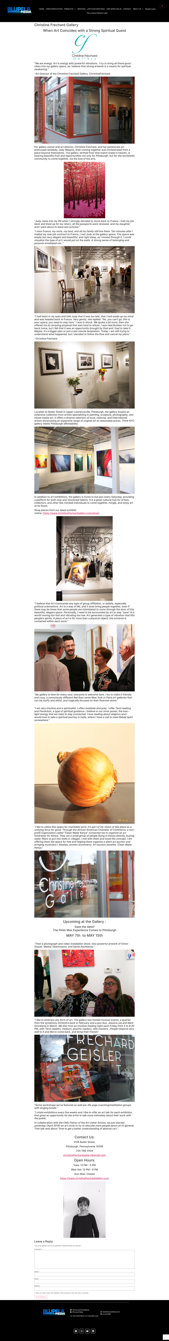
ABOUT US (137, 9)
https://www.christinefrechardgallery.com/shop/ (71, 513)
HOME (41, 9)
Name (36, 1271)
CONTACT (127, 9)
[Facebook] (76, 1331)
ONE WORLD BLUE (114, 9)
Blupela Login (150, 9)
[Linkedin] (93, 1331)
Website (37, 1286)
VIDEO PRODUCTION (54, 9)
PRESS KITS (68, 9)
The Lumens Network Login (97, 13)
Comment (38, 1249)
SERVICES (81, 9)
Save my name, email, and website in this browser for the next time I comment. (62, 1293)
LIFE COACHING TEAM (96, 9)
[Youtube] (87, 1331)
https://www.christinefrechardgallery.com (84, 1178)
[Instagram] (81, 1331)
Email (36, 1278)
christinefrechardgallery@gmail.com (84, 1155)
